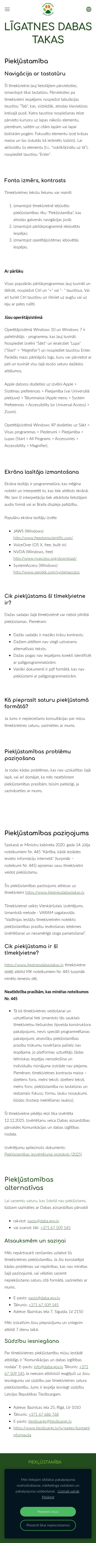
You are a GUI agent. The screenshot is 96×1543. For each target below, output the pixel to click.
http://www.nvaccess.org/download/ (45, 558)
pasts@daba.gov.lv (43, 1220)
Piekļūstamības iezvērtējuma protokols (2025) (43, 1154)
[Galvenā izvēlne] (7, 9)
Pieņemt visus (48, 1511)
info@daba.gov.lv (48, 1366)
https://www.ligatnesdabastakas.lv (54, 892)
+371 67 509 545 (55, 1227)
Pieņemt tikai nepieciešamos (48, 1525)
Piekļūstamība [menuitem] (45, 1462)
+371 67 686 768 (44, 1414)
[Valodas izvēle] (89, 9)
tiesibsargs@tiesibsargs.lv (50, 1421)
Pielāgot (48, 1497)
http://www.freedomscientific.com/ (43, 537)
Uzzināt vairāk (68, 1491)
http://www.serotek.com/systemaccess (46, 572)
